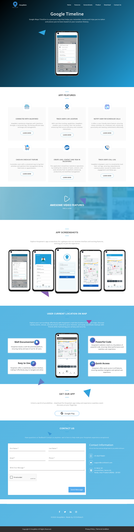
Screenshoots (87, 5)
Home (69, 5)
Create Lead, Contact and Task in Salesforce (67, 160)
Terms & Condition (102, 529)
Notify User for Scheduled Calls (107, 119)
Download (107, 5)
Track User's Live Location (67, 119)
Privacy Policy (90, 529)
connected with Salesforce (27, 119)
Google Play (70, 413)
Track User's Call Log (107, 160)
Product (98, 5)
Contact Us (117, 5)
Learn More (27, 133)
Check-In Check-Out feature (27, 160)
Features (77, 5)
